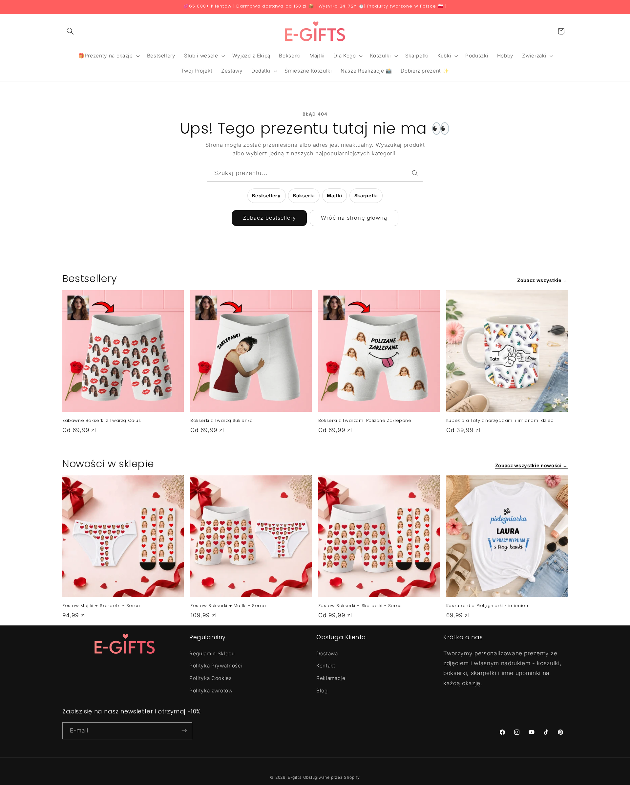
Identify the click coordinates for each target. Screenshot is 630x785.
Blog (322, 690)
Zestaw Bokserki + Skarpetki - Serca (360, 606)
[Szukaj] (415, 173)
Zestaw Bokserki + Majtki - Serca (228, 606)
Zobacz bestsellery (269, 217)
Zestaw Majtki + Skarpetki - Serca (101, 606)
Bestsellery (266, 195)
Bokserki (304, 195)
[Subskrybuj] (184, 730)
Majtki (334, 195)
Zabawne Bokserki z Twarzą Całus (101, 421)
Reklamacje (331, 678)
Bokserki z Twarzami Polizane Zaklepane (364, 421)
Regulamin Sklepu (212, 653)
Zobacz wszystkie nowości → (531, 465)
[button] (70, 31)
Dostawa (327, 653)
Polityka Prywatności (215, 666)
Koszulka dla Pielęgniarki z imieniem (488, 606)
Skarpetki (366, 195)
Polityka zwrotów (211, 690)
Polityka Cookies (210, 678)
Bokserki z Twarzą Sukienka (221, 421)
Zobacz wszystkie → (542, 280)
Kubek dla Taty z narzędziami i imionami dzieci (500, 421)
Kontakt (325, 666)
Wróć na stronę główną (354, 217)
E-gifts (294, 777)
